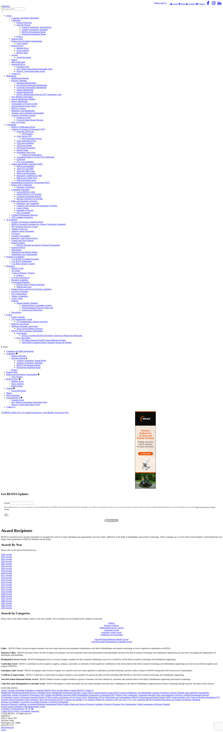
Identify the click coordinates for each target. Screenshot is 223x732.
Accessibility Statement (29, 711)
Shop (182, 4)
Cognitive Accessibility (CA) (75, 700)
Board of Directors (19, 356)
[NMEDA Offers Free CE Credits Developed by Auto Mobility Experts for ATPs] (35, 412)
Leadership (10, 353)
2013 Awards (6, 585)
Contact (201, 4)
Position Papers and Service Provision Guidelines (83, 704)
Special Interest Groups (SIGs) (106, 693)
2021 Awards (6, 566)
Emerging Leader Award (111, 632)
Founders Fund (17, 400)
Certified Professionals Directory (196, 695)
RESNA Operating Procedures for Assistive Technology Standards (173, 700)
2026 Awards (6, 554)
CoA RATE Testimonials (58, 702)
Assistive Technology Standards (30, 363)
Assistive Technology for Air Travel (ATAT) (69, 697)
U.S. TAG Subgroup (136, 700)
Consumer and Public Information (20, 351)
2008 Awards (6, 596)
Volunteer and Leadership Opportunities (193, 693)
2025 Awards (6, 557)
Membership (6, 693)
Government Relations (36, 704)
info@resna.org (7, 727)
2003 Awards (6, 608)
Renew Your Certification (126, 695)
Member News (17, 381)
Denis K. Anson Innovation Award (25, 404)
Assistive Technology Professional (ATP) (28, 695)
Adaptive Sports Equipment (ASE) (15, 700)
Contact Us (10, 407)
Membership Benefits (20, 693)
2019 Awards (6, 571)
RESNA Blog (17, 386)
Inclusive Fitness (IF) (96, 700)
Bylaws (14, 370)
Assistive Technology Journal (164, 693)
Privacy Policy (14, 711)
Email (6, 502)
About (3, 690)
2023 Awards (6, 561)
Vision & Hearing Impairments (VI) (205, 697)
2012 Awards (6, 587)
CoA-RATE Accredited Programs (33, 702)
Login (175, 4)
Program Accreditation (10, 702)
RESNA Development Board (28, 365)
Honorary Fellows (111, 625)
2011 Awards (6, 589)
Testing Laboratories (145, 704)
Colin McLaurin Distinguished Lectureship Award (111, 642)
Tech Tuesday (17, 377)
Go (6, 515)
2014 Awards (6, 582)
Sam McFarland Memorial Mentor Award (111, 639)
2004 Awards (6, 605)
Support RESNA (13, 398)
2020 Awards (6, 568)
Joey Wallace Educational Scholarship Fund (29, 402)
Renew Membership (54, 693)
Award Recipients (18, 391)
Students (166, 704)
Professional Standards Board (29, 367)
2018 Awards (6, 573)
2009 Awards (6, 594)
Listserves (124, 693)
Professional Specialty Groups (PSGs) (78, 693)
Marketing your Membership (140, 693)
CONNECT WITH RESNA (12, 709)
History (9, 393)
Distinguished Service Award (111, 628)
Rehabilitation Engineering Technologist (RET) (96, 695)
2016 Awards (6, 578)
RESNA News (12, 379)
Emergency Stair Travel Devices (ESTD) (46, 700)
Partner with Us (160, 3)
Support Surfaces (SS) (181, 697)
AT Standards (6, 697)
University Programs (111, 704)
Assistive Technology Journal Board (31, 360)
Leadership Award (111, 630)
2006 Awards (6, 601)
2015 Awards (6, 580)
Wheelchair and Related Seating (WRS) (155, 697)
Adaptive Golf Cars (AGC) (117, 700)
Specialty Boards (18, 358)
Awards (9, 388)
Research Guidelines (18, 704)
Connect (191, 4)
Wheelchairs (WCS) (96, 697)
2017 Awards (6, 575)
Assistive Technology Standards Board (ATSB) (32, 697)
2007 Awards (6, 598)
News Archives (17, 384)
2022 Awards (6, 564)
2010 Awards (6, 591)
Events (4, 706)
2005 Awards (6, 603)
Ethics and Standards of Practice (169, 695)
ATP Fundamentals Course (34, 706)
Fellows (111, 623)
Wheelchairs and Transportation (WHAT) (122, 697)
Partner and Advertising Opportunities (21, 374)
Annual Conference (15, 706)
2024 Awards (6, 559)
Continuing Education (147, 695)
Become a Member (37, 693)
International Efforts (54, 704)
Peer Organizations (128, 704)
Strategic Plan (11, 372)
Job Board (158, 704)
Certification (6, 695)
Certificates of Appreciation (111, 635)
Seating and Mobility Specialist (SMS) (61, 695)
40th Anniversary (13, 395)
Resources (5, 704)
